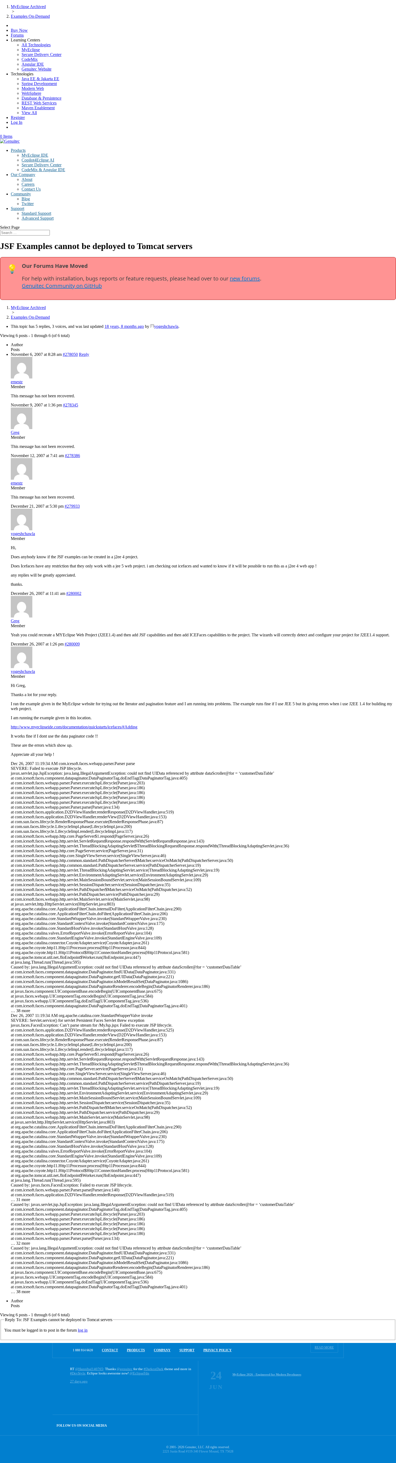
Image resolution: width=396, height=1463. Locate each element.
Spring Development (39, 83)
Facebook (176, 1425)
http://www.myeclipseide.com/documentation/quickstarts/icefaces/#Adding (74, 727)
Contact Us (31, 189)
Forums (17, 35)
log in (83, 1330)
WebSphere (31, 93)
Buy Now (19, 30)
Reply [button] (84, 354)
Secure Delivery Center (41, 54)
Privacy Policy (217, 1350)
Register (18, 117)
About (27, 179)
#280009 (72, 644)
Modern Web (33, 88)
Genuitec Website (36, 69)
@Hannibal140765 (89, 1369)
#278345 (70, 405)
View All (29, 112)
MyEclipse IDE (35, 155)
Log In (16, 122)
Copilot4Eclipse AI (38, 160)
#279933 (72, 506)
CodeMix (30, 59)
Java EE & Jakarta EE (40, 78)
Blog (26, 199)
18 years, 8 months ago (124, 326)
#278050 (70, 354)
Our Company (23, 174)
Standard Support (36, 213)
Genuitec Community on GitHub (62, 285)
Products (18, 150)
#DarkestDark (154, 1369)
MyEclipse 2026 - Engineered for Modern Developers (266, 1374)
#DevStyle (77, 1373)
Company (162, 1350)
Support (17, 208)
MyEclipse (31, 49)
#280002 (73, 593)
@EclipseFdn (139, 1373)
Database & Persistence (41, 98)
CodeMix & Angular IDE (43, 169)
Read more (324, 1347)
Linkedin (188, 1425)
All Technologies (36, 45)
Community (21, 194)
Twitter (28, 203)
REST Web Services (39, 103)
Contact (110, 1350)
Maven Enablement (38, 108)
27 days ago (79, 1381)
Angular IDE (33, 64)
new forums (245, 278)
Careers (28, 184)
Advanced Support (38, 218)
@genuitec (125, 1369)
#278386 (72, 455)
